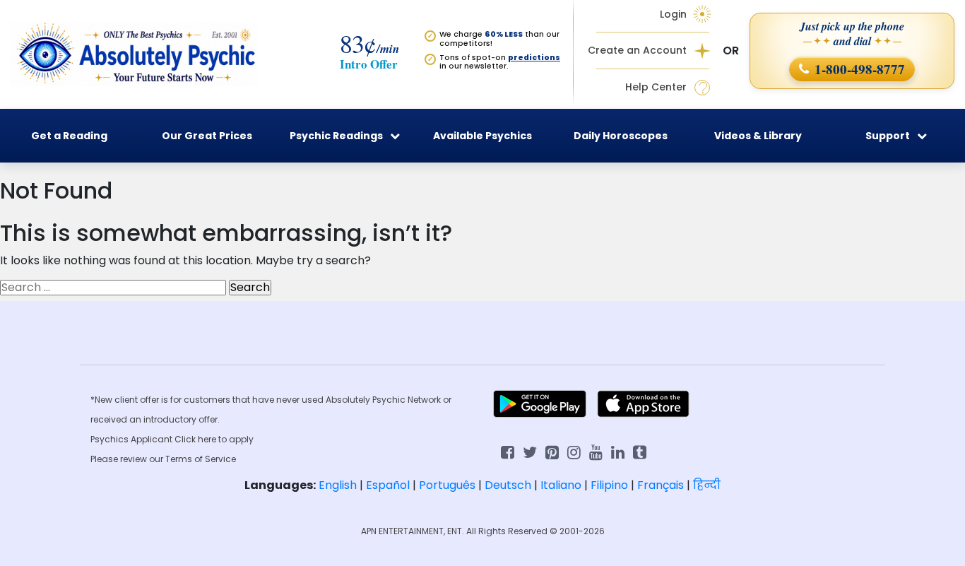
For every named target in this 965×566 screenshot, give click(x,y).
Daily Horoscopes (621, 136)
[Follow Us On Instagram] (574, 451)
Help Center (656, 87)
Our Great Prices (207, 136)
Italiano (560, 485)
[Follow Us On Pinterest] (552, 451)
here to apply (226, 439)
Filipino (609, 485)
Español (388, 485)
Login (673, 14)
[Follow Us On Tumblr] (639, 451)
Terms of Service (200, 459)
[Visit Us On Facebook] (507, 451)
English (338, 485)
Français (660, 485)
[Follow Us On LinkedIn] (617, 451)
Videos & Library (758, 136)
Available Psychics (482, 136)
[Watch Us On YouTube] (596, 451)
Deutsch (508, 485)
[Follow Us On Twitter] (530, 451)
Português (447, 485)
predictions (534, 57)
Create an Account (637, 50)
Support (887, 136)
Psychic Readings (336, 136)
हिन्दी (707, 485)
